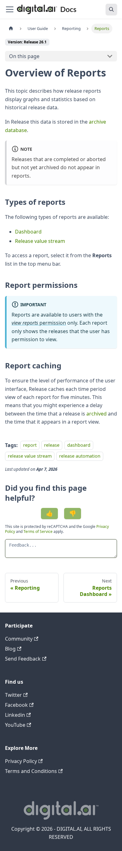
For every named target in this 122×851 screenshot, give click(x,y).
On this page (24, 56)
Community (19, 638)
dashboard (78, 445)
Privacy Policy (21, 761)
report (30, 445)
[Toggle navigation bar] (9, 9)
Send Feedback (23, 658)
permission (39, 322)
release (51, 445)
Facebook (16, 704)
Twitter (13, 694)
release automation (79, 456)
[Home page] (11, 28)
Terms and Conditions (31, 771)
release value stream (30, 456)
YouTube (15, 724)
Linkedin (15, 714)
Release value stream (40, 241)
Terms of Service (38, 531)
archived (96, 413)
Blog (10, 648)
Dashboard (28, 231)
